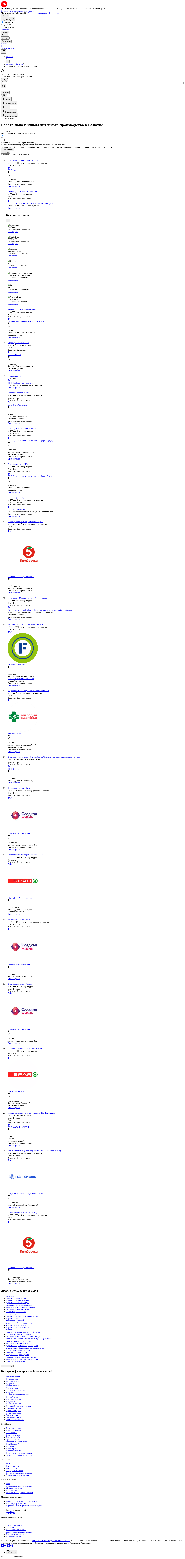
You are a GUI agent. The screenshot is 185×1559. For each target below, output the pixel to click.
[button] (4, 44)
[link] (5, 38)
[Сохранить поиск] (3, 86)
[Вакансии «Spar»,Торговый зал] (95, 1074)
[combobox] (12, 74)
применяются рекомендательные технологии (51, 1541)
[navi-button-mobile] (3, 51)
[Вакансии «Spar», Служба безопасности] (95, 881)
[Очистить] (4, 80)
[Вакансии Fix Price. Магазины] (95, 648)
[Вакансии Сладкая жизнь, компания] (95, 815)
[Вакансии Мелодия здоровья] (95, 717)
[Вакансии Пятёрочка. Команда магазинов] (95, 554)
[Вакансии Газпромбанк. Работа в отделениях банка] (95, 1177)
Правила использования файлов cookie (44, 13)
